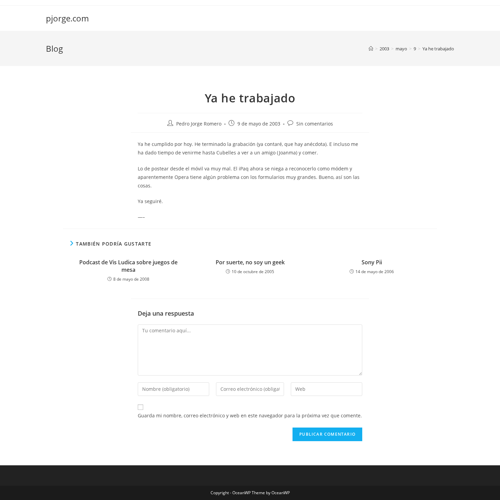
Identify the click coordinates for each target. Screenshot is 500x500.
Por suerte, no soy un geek (250, 262)
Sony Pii (372, 262)
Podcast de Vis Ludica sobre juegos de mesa (128, 266)
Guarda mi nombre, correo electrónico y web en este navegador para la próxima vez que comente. (250, 415)
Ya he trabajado (438, 49)
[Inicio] (371, 49)
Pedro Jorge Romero (198, 123)
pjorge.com (67, 18)
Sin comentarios (314, 123)
